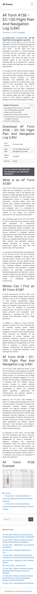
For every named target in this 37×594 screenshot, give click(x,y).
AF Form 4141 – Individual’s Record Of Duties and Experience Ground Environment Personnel (18, 498)
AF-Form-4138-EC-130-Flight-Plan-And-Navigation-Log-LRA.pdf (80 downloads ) (17, 172)
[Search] (30, 519)
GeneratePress (27, 591)
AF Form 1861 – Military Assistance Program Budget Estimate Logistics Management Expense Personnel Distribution (18, 578)
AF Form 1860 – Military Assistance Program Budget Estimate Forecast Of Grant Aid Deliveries (18, 571)
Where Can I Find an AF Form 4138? (16, 114)
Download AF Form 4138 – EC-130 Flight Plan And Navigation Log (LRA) (17, 109)
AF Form (8, 493)
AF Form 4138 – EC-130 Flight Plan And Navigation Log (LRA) (17, 118)
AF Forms (8, 4)
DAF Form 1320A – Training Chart (14, 565)
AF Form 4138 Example (12, 121)
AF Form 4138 (22, 38)
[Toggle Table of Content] (31, 105)
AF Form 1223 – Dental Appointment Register (18, 583)
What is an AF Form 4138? (13, 112)
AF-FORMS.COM (9, 38)
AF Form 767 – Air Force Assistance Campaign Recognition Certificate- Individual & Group (18, 506)
